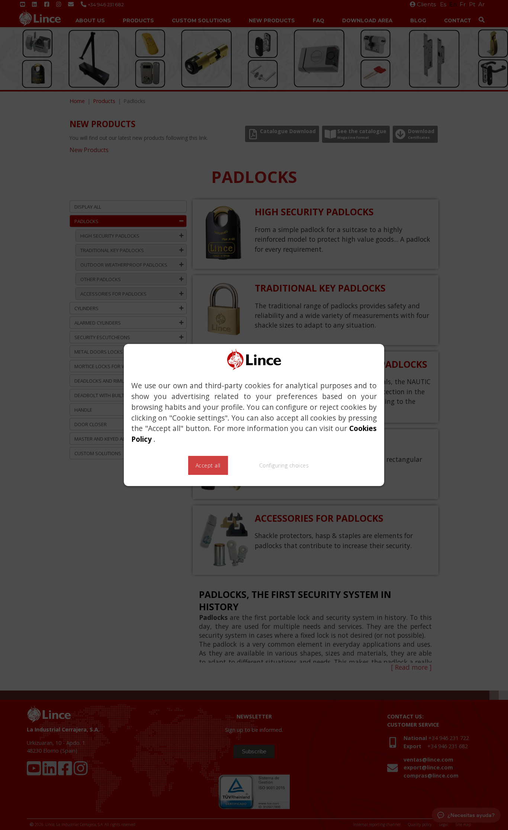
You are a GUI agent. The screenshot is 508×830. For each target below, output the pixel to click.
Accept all (208, 465)
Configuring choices (284, 465)
